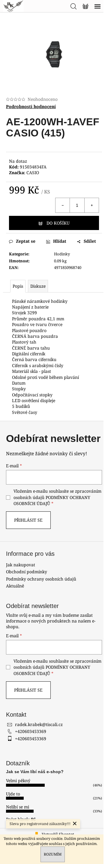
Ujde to (13, 794)
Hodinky (62, 254)
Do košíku (58, 223)
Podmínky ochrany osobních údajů (41, 579)
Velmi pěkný (18, 780)
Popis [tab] (18, 286)
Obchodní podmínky (26, 571)
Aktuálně (15, 586)
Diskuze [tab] (38, 286)
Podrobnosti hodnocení (31, 106)
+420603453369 (30, 731)
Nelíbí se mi (17, 807)
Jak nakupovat (20, 565)
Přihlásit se (28, 520)
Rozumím (53, 854)
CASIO (32, 172)
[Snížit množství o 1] (63, 205)
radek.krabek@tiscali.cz (39, 724)
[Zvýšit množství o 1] (91, 205)
